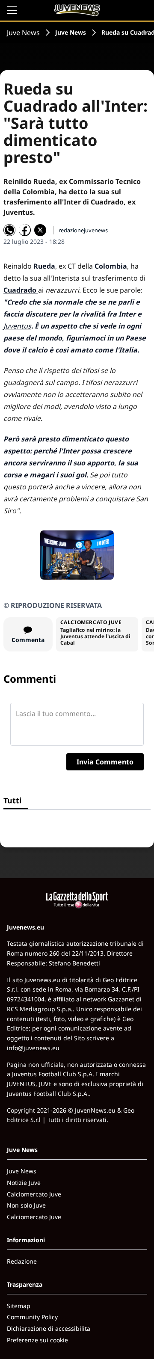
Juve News (23, 32)
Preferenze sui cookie (37, 1340)
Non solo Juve (26, 1205)
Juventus (17, 326)
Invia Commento (105, 762)
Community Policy (32, 1317)
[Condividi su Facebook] (25, 230)
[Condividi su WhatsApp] (9, 230)
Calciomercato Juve (34, 1194)
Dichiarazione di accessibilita (48, 1328)
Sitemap (18, 1306)
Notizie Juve (24, 1182)
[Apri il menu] (12, 10)
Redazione (22, 1261)
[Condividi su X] (40, 230)
